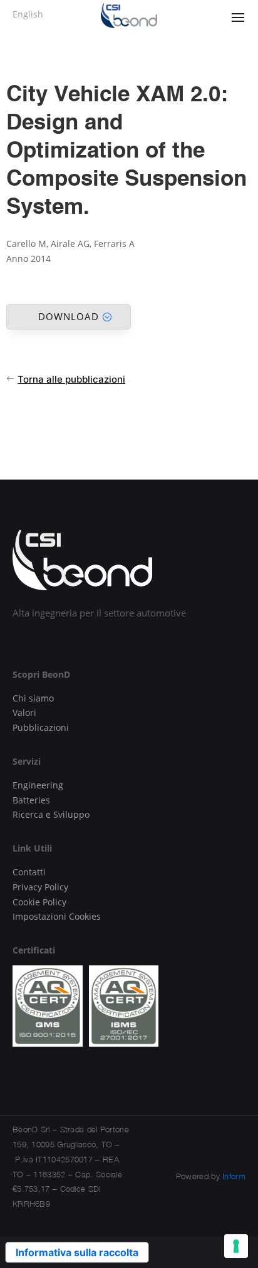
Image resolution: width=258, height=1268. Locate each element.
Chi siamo (33, 698)
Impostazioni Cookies (57, 916)
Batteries (31, 800)
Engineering (38, 785)
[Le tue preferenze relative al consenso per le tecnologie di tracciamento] (236, 1246)
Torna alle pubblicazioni (71, 379)
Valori (24, 712)
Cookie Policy (39, 902)
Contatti (29, 872)
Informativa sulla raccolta (77, 1252)
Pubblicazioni (41, 727)
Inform (233, 1176)
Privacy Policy (40, 887)
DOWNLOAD (68, 316)
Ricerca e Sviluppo (51, 814)
